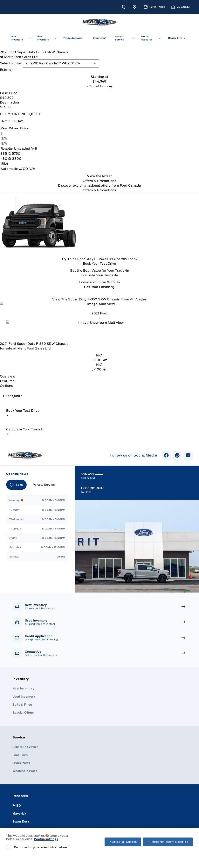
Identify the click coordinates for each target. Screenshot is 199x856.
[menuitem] (22, 38)
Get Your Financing (99, 287)
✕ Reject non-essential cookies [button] (168, 841)
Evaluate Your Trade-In (99, 275)
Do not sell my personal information (40, 847)
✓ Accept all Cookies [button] (123, 841)
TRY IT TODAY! (12, 121)
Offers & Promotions (99, 190)
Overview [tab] (7, 376)
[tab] (99, 70)
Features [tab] (7, 381)
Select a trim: (11, 63)
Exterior (6, 70)
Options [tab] (6, 386)
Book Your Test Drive (99, 263)
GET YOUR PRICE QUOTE (20, 114)
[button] (123, 7)
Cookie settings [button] (46, 839)
